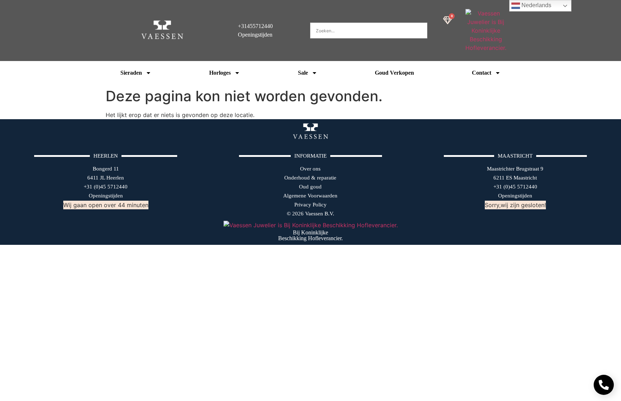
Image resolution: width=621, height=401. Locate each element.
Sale (303, 73)
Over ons (310, 169)
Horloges (220, 73)
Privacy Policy (310, 205)
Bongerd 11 (106, 169)
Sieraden (131, 73)
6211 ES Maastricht (515, 178)
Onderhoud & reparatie (310, 178)
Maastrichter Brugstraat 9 (515, 169)
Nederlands (535, 5)
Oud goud (310, 187)
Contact (481, 73)
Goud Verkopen (394, 73)
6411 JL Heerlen (105, 178)
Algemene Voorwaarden (310, 196)
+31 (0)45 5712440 (106, 187)
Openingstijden (106, 196)
